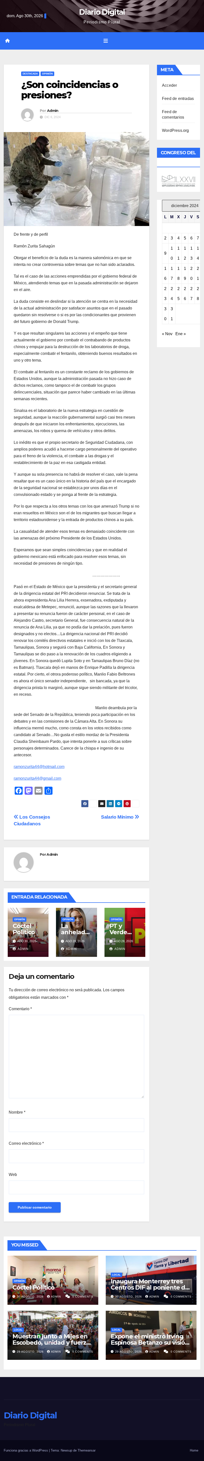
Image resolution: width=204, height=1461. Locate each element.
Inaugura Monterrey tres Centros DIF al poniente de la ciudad (150, 1287)
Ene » (180, 334)
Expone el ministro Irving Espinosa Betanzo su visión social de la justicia (150, 1342)
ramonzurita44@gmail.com (37, 778)
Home (194, 1450)
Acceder (169, 85)
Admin (52, 110)
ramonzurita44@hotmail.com (39, 767)
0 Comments (82, 1296)
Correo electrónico (26, 1143)
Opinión (47, 73)
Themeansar (87, 1450)
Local (116, 1274)
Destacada (30, 73)
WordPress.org (175, 130)
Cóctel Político (24, 929)
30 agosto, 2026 (31, 1296)
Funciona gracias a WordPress (26, 1450)
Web (13, 1174)
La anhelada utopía (74, 932)
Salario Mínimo (118, 817)
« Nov (167, 334)
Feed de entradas (178, 98)
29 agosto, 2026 (31, 1351)
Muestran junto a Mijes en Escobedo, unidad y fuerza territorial (51, 1342)
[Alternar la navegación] (105, 41)
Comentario (20, 1009)
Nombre (17, 1112)
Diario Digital (102, 12)
